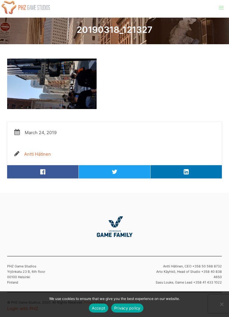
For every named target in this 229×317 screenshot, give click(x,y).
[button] (221, 8)
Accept (99, 308)
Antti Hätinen (37, 154)
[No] (222, 304)
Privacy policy (127, 308)
